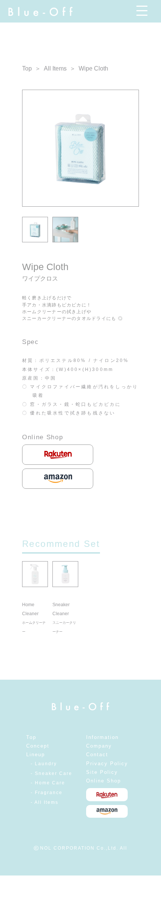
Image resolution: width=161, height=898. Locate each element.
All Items (55, 68)
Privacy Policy (107, 763)
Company (99, 746)
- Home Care (48, 782)
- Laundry (44, 763)
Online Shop (103, 781)
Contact (97, 754)
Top (27, 68)
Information (102, 737)
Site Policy (102, 772)
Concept (37, 746)
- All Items (44, 802)
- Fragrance (47, 792)
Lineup (35, 754)
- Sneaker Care (51, 773)
